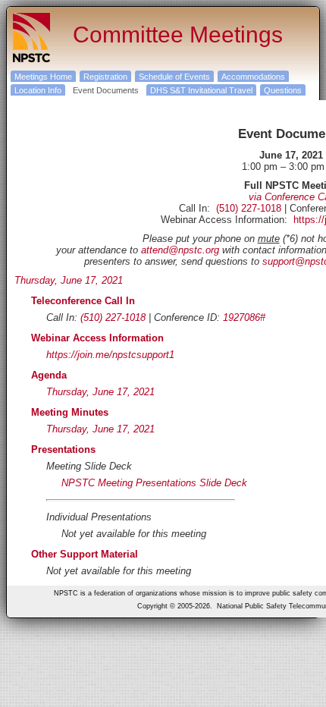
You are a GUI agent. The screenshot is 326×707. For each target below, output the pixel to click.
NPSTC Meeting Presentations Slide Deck (154, 483)
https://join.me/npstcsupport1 (110, 354)
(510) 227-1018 (248, 208)
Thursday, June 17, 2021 (68, 280)
